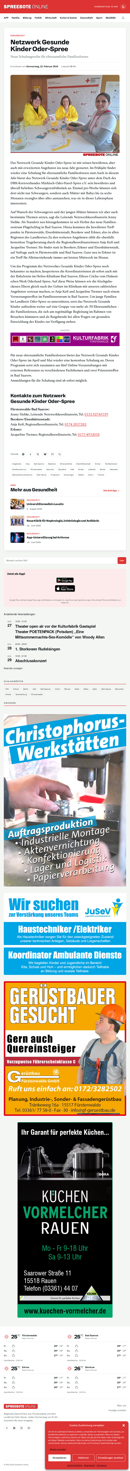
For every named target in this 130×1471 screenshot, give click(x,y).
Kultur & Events (68, 17)
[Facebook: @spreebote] (7, 1428)
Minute (67, 689)
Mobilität (111, 17)
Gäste (86, 689)
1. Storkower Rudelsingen (37, 649)
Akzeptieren (59, 1457)
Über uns (121, 1405)
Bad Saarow (39, 464)
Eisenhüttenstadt (83, 464)
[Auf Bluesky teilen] (45, 454)
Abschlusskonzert (31, 660)
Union (57, 689)
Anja (27, 464)
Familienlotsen (111, 464)
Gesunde (50, 469)
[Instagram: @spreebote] (21, 1428)
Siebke (81, 475)
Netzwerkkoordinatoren (22, 475)
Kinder (81, 469)
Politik (38, 17)
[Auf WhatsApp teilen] (23, 454)
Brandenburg (21, 694)
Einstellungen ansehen (111, 1457)
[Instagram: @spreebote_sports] (29, 1428)
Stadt (77, 689)
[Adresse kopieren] (60, 454)
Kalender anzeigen (13, 668)
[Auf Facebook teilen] (31, 454)
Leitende (91, 469)
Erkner (98, 464)
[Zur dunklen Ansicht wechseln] (123, 7)
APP (6, 17)
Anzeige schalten (117, 1410)
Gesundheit (86, 17)
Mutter (103, 469)
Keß (72, 469)
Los (122, 560)
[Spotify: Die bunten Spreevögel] (14, 1428)
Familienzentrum (19, 469)
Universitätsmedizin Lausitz (45, 504)
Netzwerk (114, 469)
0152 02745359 (96, 414)
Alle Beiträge (110, 490)
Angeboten (16, 464)
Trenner (101, 475)
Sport (99, 17)
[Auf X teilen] (38, 454)
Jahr (34, 689)
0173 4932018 (89, 435)
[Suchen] (123, 18)
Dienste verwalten (58, 1449)
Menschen (119, 689)
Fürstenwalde (36, 469)
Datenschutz (89, 1465)
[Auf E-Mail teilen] (52, 454)
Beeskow (52, 464)
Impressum (102, 1465)
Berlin (25, 689)
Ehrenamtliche (66, 464)
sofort (90, 475)
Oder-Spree (41, 475)
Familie (16, 17)
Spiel (95, 689)
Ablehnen (83, 1457)
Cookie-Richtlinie (74, 1465)
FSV (7, 689)
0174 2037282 (75, 424)
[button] (123, 1425)
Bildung (27, 17)
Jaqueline (62, 469)
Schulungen (69, 475)
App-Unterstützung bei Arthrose (48, 537)
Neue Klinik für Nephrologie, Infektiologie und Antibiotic (63, 520)
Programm (55, 475)
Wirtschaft (51, 17)
